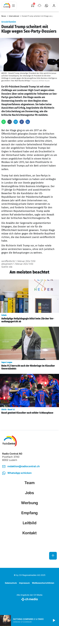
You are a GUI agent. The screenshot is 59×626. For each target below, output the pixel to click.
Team (29, 482)
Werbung (29, 502)
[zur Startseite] (6, 5)
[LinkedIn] (28, 122)
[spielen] (54, 620)
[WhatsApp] (3, 122)
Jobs (29, 492)
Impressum (24, 583)
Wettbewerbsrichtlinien (43, 583)
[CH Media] (29, 599)
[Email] (15, 122)
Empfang (29, 513)
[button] (46, 5)
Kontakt (29, 533)
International (14, 16)
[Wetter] (39, 5)
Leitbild (29, 523)
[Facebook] (21, 122)
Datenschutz (11, 583)
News (3, 16)
